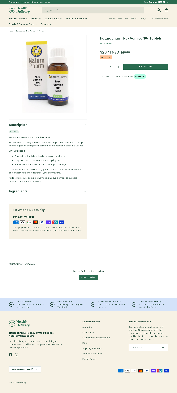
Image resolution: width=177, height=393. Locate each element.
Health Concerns (75, 18)
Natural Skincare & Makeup (23, 18)
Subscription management (96, 337)
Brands (45, 24)
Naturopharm (106, 43)
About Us (87, 326)
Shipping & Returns (92, 348)
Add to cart (145, 66)
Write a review (88, 277)
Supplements (52, 18)
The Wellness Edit (158, 18)
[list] (47, 74)
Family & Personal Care (21, 24)
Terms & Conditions (92, 353)
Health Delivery (20, 382)
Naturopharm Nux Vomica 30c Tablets (30, 31)
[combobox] (93, 10)
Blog (84, 342)
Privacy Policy (89, 358)
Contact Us (88, 332)
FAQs (143, 18)
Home (11, 31)
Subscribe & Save (118, 18)
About (134, 18)
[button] (166, 10)
